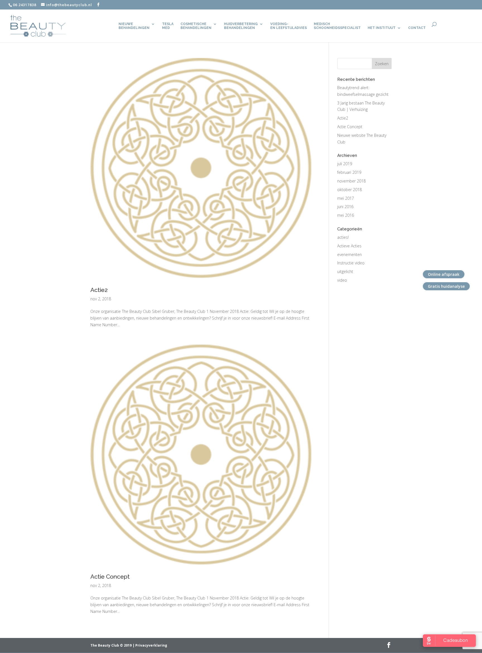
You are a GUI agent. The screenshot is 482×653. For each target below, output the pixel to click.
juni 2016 (345, 206)
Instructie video (351, 262)
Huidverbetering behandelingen (241, 26)
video (342, 280)
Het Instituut (382, 28)
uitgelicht (345, 271)
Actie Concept (110, 576)
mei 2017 (345, 198)
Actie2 (99, 289)
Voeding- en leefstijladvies (288, 26)
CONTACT (417, 28)
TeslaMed (167, 26)
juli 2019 (344, 163)
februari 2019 (349, 172)
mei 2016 (345, 215)
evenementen (349, 254)
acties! (343, 237)
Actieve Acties (349, 245)
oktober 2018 (349, 189)
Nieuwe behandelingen (134, 26)
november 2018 (351, 181)
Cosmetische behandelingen (195, 26)
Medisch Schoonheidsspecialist (337, 26)
